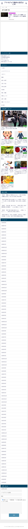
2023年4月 (3, 346)
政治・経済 (3, 80)
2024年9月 (3, 293)
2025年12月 (4, 247)
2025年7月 (3, 262)
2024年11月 (4, 287)
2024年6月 (3, 303)
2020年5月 (3, 454)
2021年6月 (3, 414)
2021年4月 (3, 420)
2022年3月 (3, 386)
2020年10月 (4, 439)
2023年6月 (3, 340)
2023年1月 (3, 355)
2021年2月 (3, 426)
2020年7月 (3, 448)
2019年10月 (4, 476)
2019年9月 (3, 479)
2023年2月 (3, 352)
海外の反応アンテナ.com (6, 61)
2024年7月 (3, 299)
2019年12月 (4, 470)
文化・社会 (3, 83)
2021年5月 (3, 417)
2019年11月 (4, 473)
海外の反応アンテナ (5, 55)
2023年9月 (3, 330)
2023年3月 (3, 349)
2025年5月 (3, 269)
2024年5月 (3, 306)
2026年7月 (3, 225)
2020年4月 (3, 457)
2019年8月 (3, 482)
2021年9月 (3, 405)
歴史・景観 (3, 92)
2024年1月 (3, 318)
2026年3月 (3, 238)
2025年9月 (3, 256)
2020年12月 (4, 432)
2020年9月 (3, 442)
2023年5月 (3, 343)
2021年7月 (3, 411)
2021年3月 (3, 423)
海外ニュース (4, 95)
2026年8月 (3, 222)
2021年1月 (3, 429)
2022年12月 (4, 358)
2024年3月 (3, 312)
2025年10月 (4, 253)
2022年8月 (3, 371)
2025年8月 (3, 259)
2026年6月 (3, 228)
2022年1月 (3, 392)
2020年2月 (3, 463)
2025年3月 (3, 275)
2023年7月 (3, 337)
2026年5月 (3, 231)
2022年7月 (3, 374)
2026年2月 (3, 241)
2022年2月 (3, 389)
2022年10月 (4, 364)
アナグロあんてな (5, 60)
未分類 (2, 89)
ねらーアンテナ (4, 58)
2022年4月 (3, 383)
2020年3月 (3, 460)
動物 (2, 77)
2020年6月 (3, 451)
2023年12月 (4, 321)
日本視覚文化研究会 (5, 57)
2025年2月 (3, 278)
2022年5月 (3, 380)
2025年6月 (3, 265)
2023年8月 (3, 333)
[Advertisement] (14, 36)
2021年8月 (3, 408)
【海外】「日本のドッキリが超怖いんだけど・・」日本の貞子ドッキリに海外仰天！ (17, 16)
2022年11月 (4, 361)
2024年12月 (4, 284)
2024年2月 (3, 315)
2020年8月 (3, 445)
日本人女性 (3, 86)
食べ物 (2, 105)
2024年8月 (3, 296)
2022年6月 (3, 377)
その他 (2, 67)
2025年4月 (3, 272)
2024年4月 (3, 309)
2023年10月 (4, 327)
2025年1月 (3, 281)
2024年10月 (4, 290)
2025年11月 (4, 250)
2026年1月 (3, 244)
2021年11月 (4, 398)
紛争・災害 (3, 98)
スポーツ (3, 74)
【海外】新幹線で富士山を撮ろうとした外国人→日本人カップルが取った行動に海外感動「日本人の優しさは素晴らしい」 (13, 201)
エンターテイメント (5, 71)
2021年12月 (4, 395)
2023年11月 (4, 324)
